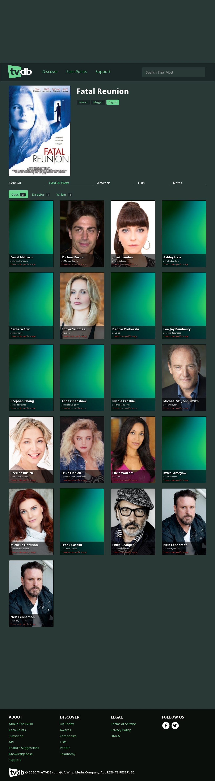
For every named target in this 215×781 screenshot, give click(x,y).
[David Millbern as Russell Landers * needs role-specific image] (31, 270)
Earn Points (76, 71)
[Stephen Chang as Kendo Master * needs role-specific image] (31, 414)
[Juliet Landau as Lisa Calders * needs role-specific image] (133, 270)
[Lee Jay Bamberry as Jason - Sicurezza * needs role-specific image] (184, 342)
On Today (67, 724)
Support (103, 71)
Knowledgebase (21, 754)
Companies (68, 736)
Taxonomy (67, 754)
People (65, 748)
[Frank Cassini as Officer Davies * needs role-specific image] (82, 558)
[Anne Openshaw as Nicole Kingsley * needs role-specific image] (82, 414)
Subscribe (16, 736)
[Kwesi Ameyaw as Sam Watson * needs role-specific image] (184, 486)
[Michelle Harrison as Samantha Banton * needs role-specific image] (31, 558)
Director (40, 194)
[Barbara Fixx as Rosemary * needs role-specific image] (31, 342)
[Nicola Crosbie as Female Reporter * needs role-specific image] (133, 414)
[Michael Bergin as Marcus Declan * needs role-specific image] (82, 270)
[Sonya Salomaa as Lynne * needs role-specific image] (82, 342)
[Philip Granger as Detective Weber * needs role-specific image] (133, 558)
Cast (17, 194)
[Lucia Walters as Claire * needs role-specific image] (133, 486)
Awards (65, 730)
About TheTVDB (21, 724)
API (11, 742)
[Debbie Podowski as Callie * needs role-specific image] (133, 342)
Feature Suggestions (24, 748)
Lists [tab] (141, 183)
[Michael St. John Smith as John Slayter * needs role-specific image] (184, 414)
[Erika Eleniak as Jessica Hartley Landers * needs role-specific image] (82, 486)
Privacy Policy (121, 730)
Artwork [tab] (103, 183)
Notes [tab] (177, 183)
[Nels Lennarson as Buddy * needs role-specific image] (31, 630)
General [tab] (15, 183)
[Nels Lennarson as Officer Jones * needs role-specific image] (184, 558)
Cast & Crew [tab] (59, 183)
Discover (50, 71)
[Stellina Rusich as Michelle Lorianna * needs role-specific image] (31, 486)
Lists (63, 742)
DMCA (115, 736)
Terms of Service (123, 724)
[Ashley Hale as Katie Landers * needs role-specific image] (184, 270)
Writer (63, 194)
